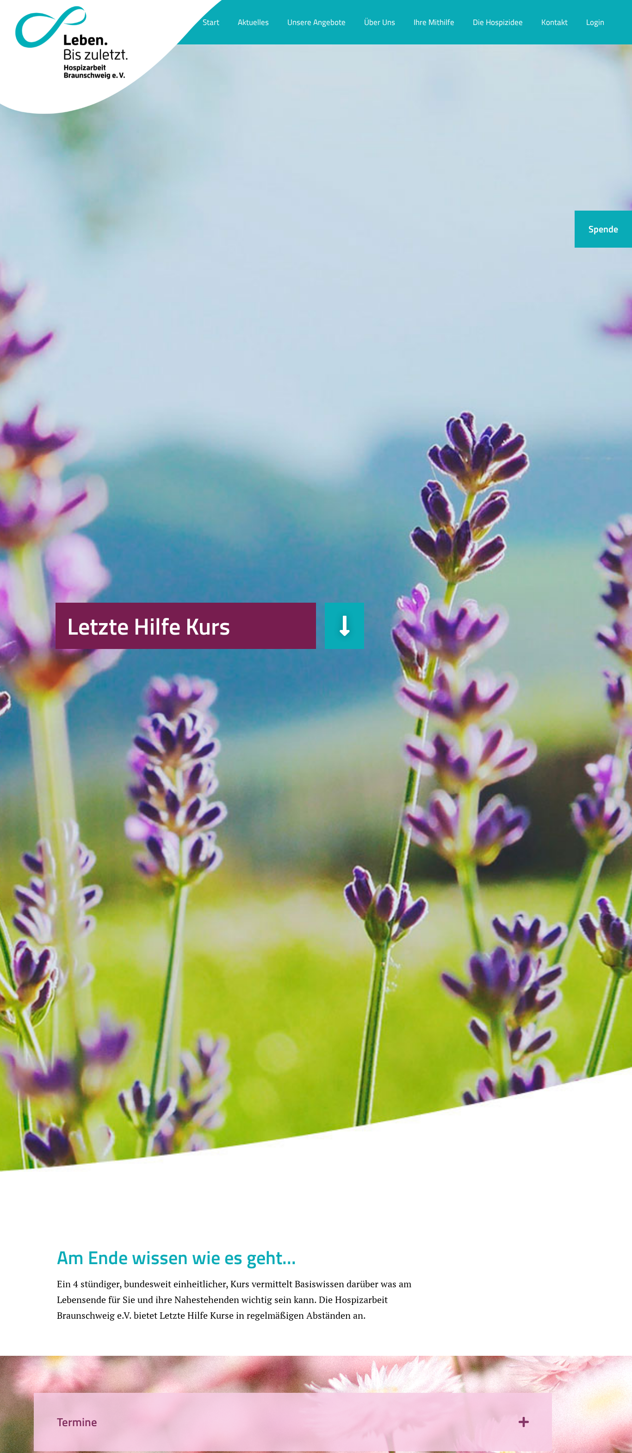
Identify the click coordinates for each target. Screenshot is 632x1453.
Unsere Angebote (316, 22)
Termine (77, 1422)
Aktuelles (253, 22)
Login (595, 22)
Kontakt (554, 22)
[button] (293, 1422)
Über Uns (379, 22)
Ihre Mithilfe (434, 22)
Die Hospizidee (498, 22)
